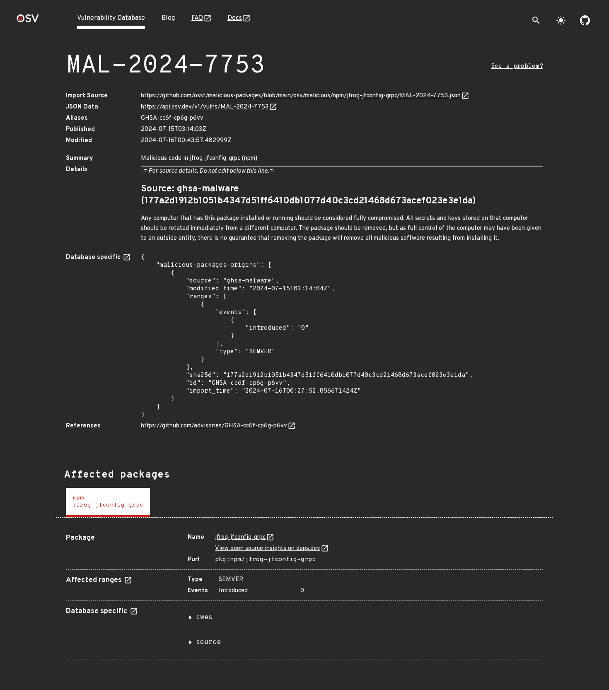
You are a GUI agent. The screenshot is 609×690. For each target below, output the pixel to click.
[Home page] (28, 20)
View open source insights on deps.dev (267, 548)
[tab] (108, 502)
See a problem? (517, 66)
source (208, 642)
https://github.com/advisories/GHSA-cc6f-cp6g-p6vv (214, 426)
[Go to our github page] (585, 20)
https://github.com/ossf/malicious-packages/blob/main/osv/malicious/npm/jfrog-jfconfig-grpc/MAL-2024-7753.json (301, 96)
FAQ (197, 18)
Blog (168, 18)
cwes (204, 617)
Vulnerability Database (111, 18)
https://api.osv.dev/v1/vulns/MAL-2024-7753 (204, 107)
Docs (234, 18)
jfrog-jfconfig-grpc (240, 537)
